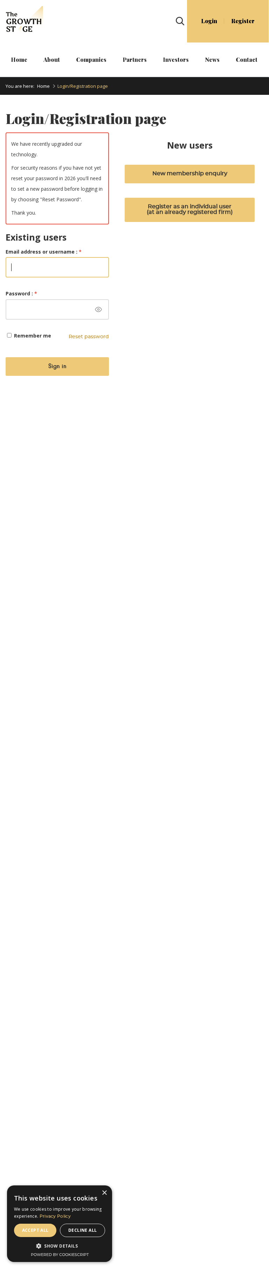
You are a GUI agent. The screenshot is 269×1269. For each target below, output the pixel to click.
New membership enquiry (189, 173)
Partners (135, 59)
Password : (21, 293)
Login (209, 21)
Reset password (89, 336)
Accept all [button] (35, 1230)
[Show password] (98, 309)
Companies (91, 59)
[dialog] (59, 1223)
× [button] (104, 1193)
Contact (246, 59)
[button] (59, 1246)
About (51, 59)
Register (243, 21)
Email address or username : (44, 251)
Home (19, 59)
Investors (176, 59)
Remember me (32, 335)
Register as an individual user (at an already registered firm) (190, 209)
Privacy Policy (55, 1216)
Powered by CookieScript (60, 1255)
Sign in (57, 365)
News (212, 59)
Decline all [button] (82, 1230)
